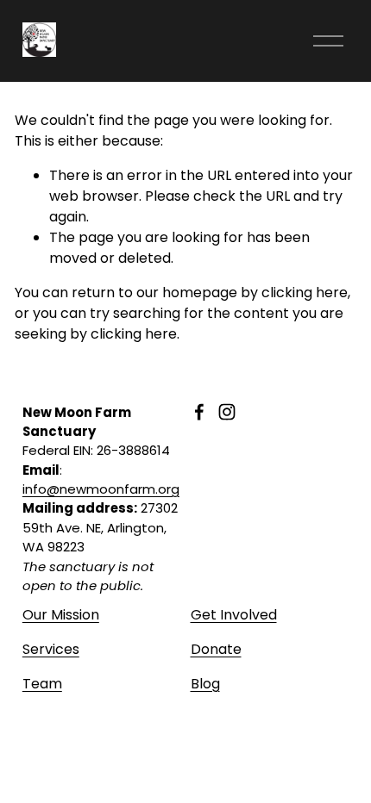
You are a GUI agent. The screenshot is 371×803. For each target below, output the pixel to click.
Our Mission (60, 615)
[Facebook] (199, 411)
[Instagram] (227, 411)
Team (42, 684)
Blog (205, 684)
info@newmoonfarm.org (100, 489)
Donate (216, 649)
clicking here (304, 292)
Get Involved (234, 615)
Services (50, 649)
